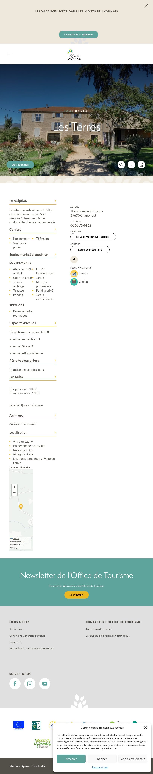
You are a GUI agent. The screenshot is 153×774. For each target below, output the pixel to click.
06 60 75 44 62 (80, 225)
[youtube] (44, 683)
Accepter (71, 758)
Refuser (102, 758)
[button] (145, 728)
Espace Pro (15, 642)
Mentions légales (100, 767)
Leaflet (16, 538)
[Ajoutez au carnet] (121, 164)
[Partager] (131, 164)
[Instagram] (29, 683)
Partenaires (16, 629)
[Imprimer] (141, 164)
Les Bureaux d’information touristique (108, 635)
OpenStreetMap (17, 541)
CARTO (14, 547)
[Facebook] (74, 259)
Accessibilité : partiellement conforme (31, 648)
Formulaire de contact (98, 629)
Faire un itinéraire (20, 467)
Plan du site (38, 766)
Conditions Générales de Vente (27, 635)
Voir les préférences (133, 758)
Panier (141, 56)
